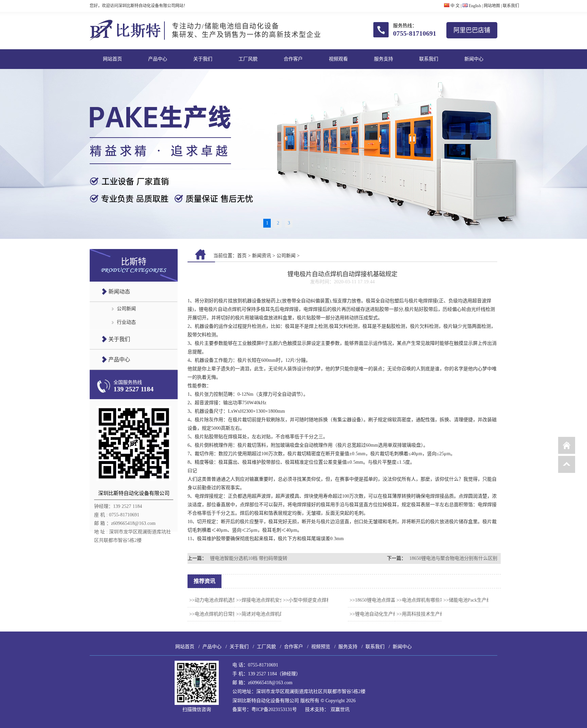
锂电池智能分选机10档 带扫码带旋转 (248, 558)
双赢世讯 (340, 709)
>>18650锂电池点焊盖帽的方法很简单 (389, 600)
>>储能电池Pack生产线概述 (472, 600)
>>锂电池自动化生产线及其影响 (383, 614)
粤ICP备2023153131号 (274, 709)
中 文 (454, 5)
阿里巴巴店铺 (471, 30)
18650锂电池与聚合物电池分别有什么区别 (453, 558)
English (474, 5)
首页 (242, 255)
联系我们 (511, 5)
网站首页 (112, 58)
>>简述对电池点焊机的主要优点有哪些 (277, 614)
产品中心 (157, 58)
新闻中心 (473, 58)
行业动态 (126, 322)
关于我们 (202, 58)
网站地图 (492, 5)
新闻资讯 (261, 255)
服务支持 (383, 58)
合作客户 (293, 58)
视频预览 (320, 646)
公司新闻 (126, 308)
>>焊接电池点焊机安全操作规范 (269, 600)
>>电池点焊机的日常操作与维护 (222, 614)
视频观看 (338, 58)
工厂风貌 (247, 58)
